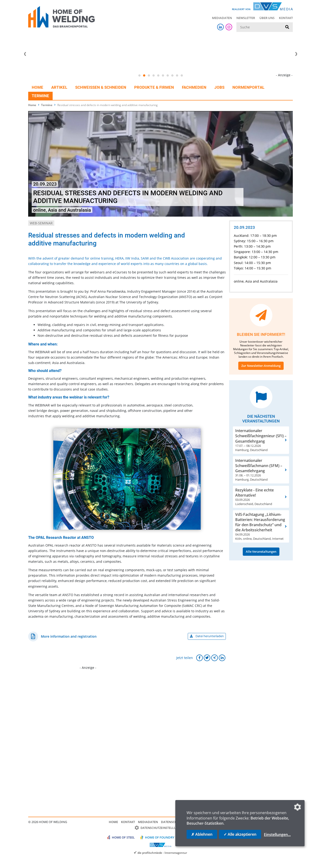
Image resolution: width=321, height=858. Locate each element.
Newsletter (245, 18)
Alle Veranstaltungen (261, 551)
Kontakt (286, 18)
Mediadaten (222, 18)
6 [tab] (162, 75)
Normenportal (248, 87)
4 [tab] (153, 75)
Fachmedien (194, 87)
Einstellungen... (277, 834)
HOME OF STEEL (123, 837)
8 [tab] (172, 75)
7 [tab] (167, 75)
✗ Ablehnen (201, 834)
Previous (25, 54)
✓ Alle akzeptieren (240, 834)
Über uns (266, 18)
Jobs (219, 87)
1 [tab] (139, 75)
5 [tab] (158, 75)
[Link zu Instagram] (229, 27)
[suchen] (287, 27)
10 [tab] (181, 75)
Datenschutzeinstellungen (162, 828)
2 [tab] (144, 75)
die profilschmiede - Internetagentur (162, 852)
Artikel (59, 87)
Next (296, 54)
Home (37, 87)
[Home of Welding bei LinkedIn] (220, 27)
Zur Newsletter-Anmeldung (261, 366)
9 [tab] (177, 75)
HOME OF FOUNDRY (159, 837)
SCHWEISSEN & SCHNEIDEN (100, 87)
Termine (40, 95)
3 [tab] (148, 75)
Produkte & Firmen (154, 87)
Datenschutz (172, 822)
